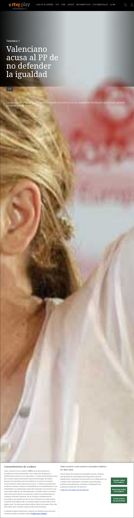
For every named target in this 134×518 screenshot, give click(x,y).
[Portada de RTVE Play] (21, 4)
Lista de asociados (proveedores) (74, 490)
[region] (67, 490)
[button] (9, 5)
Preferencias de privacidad (119, 500)
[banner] (23, 4)
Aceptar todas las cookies (119, 481)
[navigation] (75, 4)
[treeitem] (44, 4)
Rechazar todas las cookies (119, 490)
